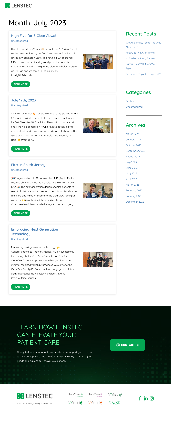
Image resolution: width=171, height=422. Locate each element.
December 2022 (135, 201)
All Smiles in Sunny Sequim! (141, 58)
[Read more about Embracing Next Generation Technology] (98, 259)
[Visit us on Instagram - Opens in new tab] (151, 398)
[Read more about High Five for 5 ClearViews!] (98, 61)
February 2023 (134, 190)
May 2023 (131, 173)
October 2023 (133, 145)
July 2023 (131, 162)
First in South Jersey (28, 164)
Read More (21, 84)
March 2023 (132, 184)
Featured (131, 101)
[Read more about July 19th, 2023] (98, 125)
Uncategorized (19, 40)
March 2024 (132, 133)
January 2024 (134, 139)
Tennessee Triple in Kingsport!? (143, 74)
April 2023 (131, 179)
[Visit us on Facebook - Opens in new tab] (140, 398)
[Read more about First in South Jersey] (98, 190)
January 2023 (134, 196)
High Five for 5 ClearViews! (33, 35)
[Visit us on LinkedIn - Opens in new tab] (146, 398)
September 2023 (135, 150)
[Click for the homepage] (18, 5)
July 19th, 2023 (23, 100)
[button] (167, 6)
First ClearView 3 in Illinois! (140, 52)
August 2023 (133, 156)
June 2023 (132, 167)
